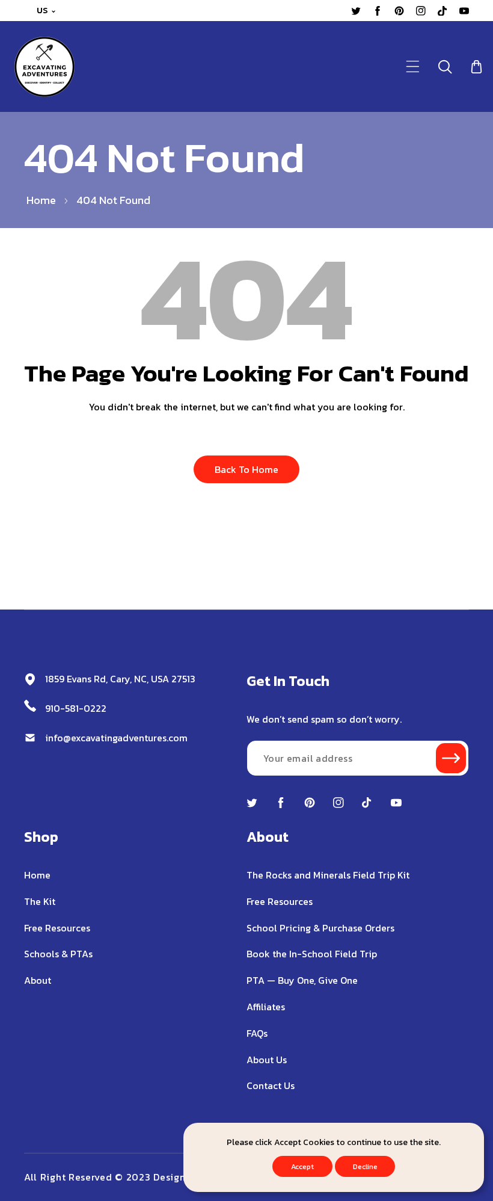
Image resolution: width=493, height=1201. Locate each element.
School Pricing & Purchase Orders (320, 928)
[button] (413, 66)
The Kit (39, 901)
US (42, 10)
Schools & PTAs (58, 953)
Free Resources (57, 928)
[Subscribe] (451, 758)
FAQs (257, 1033)
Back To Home (246, 469)
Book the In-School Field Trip (311, 953)
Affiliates (265, 1006)
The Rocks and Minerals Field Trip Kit (327, 875)
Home (41, 200)
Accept (302, 1166)
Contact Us (270, 1085)
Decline (365, 1166)
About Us (266, 1059)
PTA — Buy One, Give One (302, 980)
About (37, 980)
